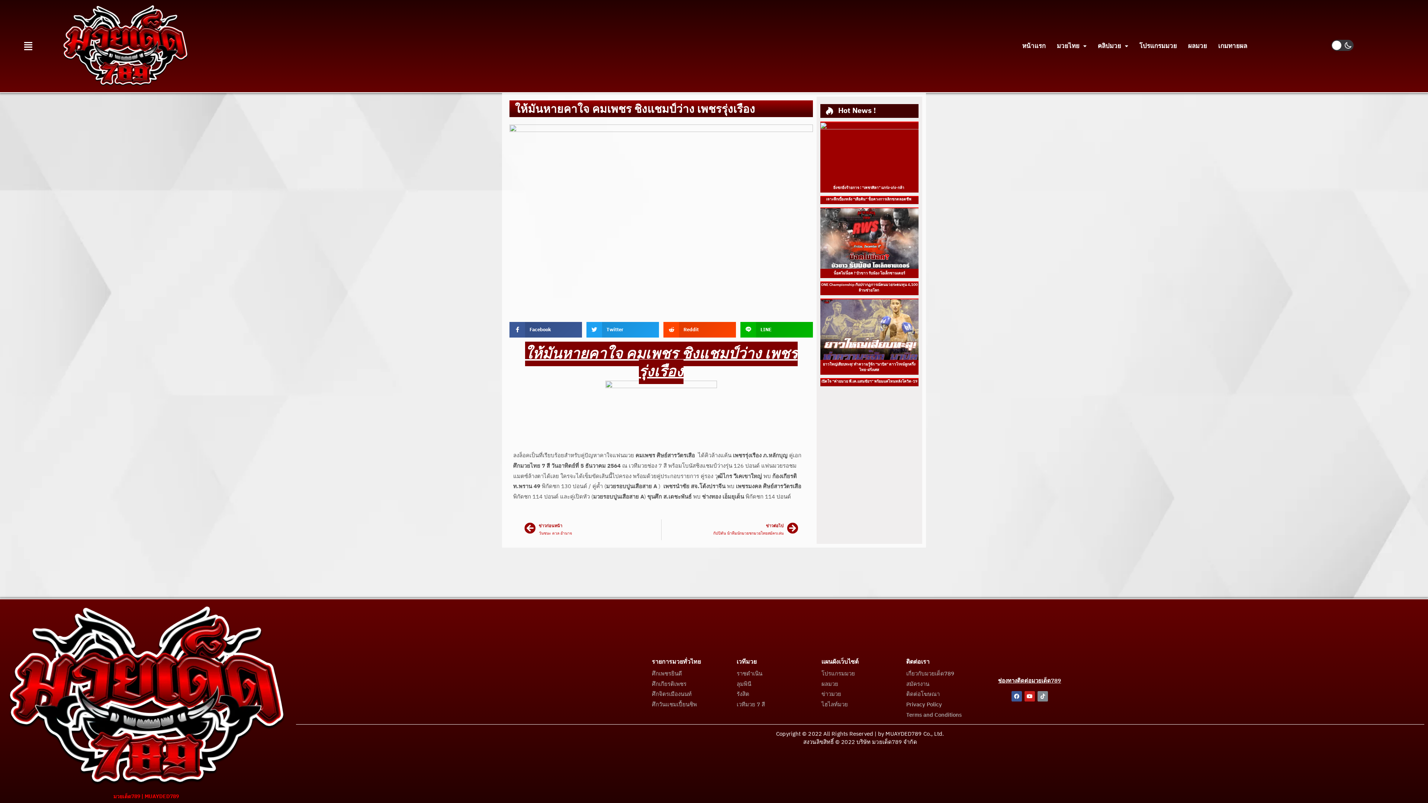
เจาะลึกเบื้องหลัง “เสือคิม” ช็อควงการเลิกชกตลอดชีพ (869, 199)
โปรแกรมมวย (1158, 46)
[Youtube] (1030, 696)
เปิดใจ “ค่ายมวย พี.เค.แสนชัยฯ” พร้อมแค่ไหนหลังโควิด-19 (869, 381)
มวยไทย (1068, 46)
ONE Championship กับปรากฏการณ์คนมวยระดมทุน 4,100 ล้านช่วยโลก (869, 287)
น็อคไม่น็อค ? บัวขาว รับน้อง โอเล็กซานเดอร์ (869, 273)
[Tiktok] (1043, 696)
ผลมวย (1197, 46)
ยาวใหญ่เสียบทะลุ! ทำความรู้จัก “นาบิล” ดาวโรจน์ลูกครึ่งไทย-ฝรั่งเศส (869, 367)
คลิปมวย (1109, 46)
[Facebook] (1017, 696)
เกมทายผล (1232, 46)
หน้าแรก (1034, 46)
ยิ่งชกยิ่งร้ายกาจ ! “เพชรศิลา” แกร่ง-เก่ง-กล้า (869, 188)
